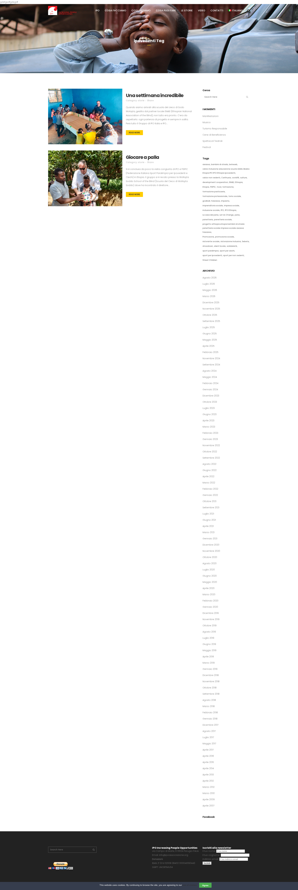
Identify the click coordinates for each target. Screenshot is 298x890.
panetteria (208, 219)
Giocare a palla (142, 157)
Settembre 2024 (211, 364)
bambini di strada (219, 164)
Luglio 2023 (209, 408)
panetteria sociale (223, 219)
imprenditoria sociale (213, 205)
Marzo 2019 (209, 662)
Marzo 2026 (209, 296)
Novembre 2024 (211, 358)
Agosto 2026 (210, 277)
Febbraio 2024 (210, 383)
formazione (228, 187)
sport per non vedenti (233, 255)
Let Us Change (227, 215)
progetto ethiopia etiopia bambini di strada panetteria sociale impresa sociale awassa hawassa (223, 228)
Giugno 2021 (209, 519)
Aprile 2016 (208, 756)
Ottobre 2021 (209, 501)
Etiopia (206, 187)
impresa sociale (231, 205)
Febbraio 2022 (210, 488)
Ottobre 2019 (210, 625)
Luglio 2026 (209, 283)
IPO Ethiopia (230, 210)
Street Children (210, 260)
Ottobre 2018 (210, 687)
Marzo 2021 (208, 532)
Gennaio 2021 (210, 538)
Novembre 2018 (211, 681)
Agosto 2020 (210, 563)
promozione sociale (224, 236)
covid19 (235, 177)
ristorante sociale (211, 241)
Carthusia (226, 177)
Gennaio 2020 (210, 606)
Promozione (208, 236)
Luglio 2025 (209, 327)
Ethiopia (239, 182)
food (219, 187)
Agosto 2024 (210, 370)
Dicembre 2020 (211, 544)
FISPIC (213, 187)
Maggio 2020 (210, 582)
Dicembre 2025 (211, 302)
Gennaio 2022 (210, 495)
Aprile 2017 (208, 749)
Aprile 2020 (208, 588)
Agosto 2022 (209, 464)
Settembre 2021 (211, 507)
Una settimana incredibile (155, 95)
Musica (206, 122)
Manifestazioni (210, 116)
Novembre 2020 (211, 551)
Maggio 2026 (210, 290)
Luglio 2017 (208, 737)
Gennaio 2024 (210, 389)
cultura (243, 177)
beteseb (233, 164)
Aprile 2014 (208, 768)
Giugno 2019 (209, 644)
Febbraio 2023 (210, 433)
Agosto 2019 (209, 631)
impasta (225, 201)
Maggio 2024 (210, 377)
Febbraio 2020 (210, 600)
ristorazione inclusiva (231, 241)
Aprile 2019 (208, 656)
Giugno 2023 (210, 414)
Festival (207, 147)
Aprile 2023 (208, 420)
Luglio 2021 (208, 513)
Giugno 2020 (210, 575)
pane (237, 215)
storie (141, 100)
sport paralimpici (211, 250)
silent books (220, 246)
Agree (205, 885)
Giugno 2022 (210, 470)
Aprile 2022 (208, 476)
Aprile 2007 (208, 805)
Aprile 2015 (208, 762)
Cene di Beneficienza (214, 134)
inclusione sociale (211, 210)
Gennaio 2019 (210, 669)
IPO (222, 210)
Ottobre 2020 (210, 557)
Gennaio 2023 (210, 439)
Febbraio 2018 (210, 712)
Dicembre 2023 (211, 395)
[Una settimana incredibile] (85, 116)
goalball (206, 201)
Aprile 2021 (208, 526)
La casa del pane (211, 215)
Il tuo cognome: (212, 855)
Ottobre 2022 (210, 451)
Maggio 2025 (210, 339)
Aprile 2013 (208, 774)
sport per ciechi (227, 250)
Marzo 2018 (209, 706)
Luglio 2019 (208, 638)
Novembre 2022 (211, 445)
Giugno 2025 (210, 333)
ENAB (231, 182)
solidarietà (232, 246)
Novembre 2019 (211, 619)
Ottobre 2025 (210, 314)
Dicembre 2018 (211, 675)
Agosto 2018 (209, 700)
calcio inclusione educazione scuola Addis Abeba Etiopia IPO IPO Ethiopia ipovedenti (226, 171)
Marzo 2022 (209, 482)
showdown (208, 246)
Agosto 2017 (209, 731)
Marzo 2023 (209, 426)
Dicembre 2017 (210, 724)
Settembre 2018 (211, 693)
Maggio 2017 (209, 743)
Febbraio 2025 (210, 352)
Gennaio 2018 (210, 718)
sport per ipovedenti (212, 255)
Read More (134, 132)
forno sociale (234, 196)
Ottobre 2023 (210, 401)
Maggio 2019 (209, 650)
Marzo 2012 (208, 787)
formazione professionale (215, 196)
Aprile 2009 (209, 799)
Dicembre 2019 (211, 613)
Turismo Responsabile (215, 128)
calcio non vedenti (211, 177)
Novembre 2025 (211, 308)
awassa (206, 164)
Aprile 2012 (208, 780)
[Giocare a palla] (85, 178)
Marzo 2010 (209, 793)
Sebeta (245, 241)
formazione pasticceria (214, 191)
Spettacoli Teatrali (212, 141)
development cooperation (215, 182)
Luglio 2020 (209, 569)
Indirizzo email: (211, 859)
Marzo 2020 (209, 594)
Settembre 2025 (211, 321)
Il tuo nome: (209, 851)
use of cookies (190, 885)
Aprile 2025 (208, 346)
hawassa (215, 201)
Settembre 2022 (211, 457)
